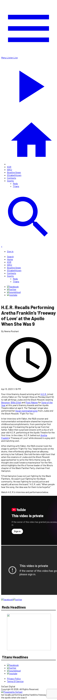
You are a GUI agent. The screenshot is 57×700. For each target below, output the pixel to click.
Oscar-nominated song (26, 410)
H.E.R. (43, 394)
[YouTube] (12, 294)
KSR (9, 166)
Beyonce (5, 402)
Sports (10, 180)
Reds (15, 183)
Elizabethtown (14, 175)
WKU (9, 169)
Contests (11, 177)
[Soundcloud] (14, 292)
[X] (11, 289)
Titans (16, 186)
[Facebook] (13, 286)
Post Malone (32, 402)
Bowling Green (14, 172)
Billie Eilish (16, 402)
